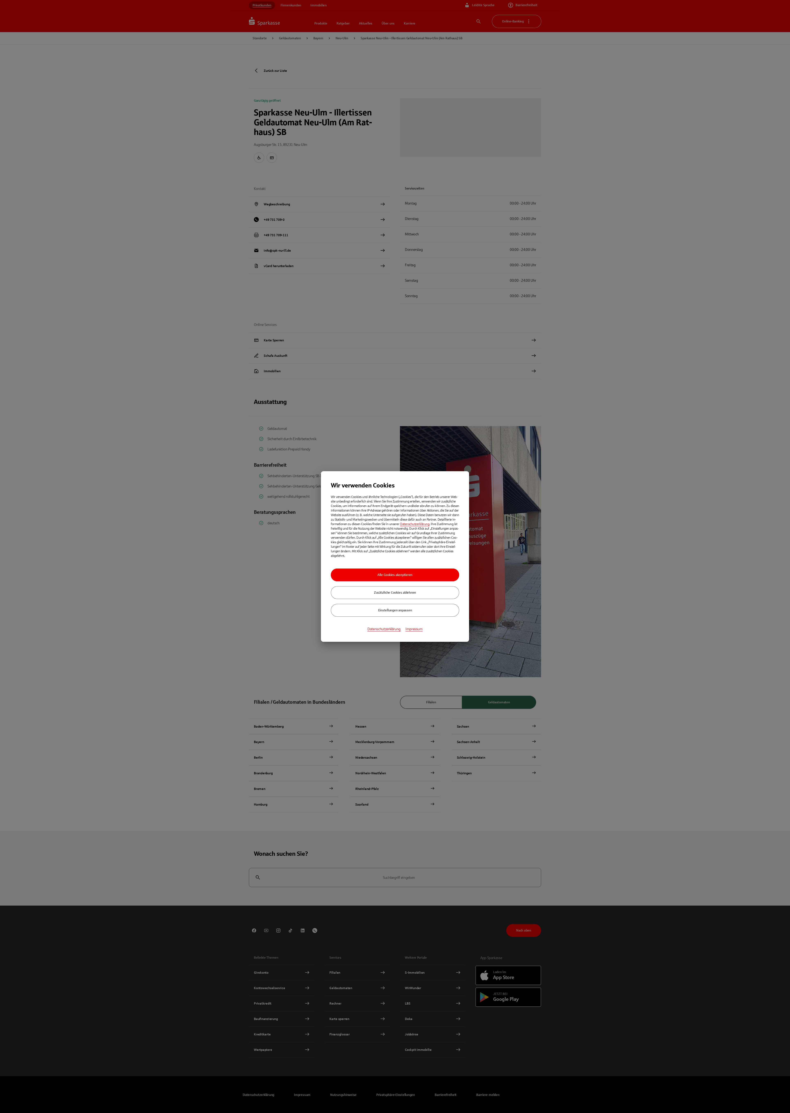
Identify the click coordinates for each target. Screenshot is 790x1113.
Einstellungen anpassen (395, 610)
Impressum (414, 629)
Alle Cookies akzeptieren (395, 575)
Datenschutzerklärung (414, 524)
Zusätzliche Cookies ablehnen (395, 592)
